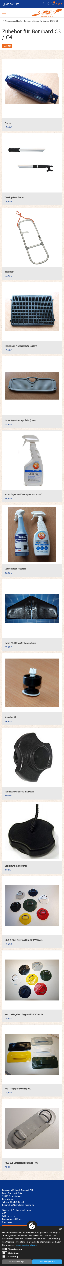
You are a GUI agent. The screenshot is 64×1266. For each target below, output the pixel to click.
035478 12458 (12, 4)
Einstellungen (15, 1249)
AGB (4, 1213)
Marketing (13, 1256)
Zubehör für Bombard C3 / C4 (45, 21)
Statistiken (13, 1253)
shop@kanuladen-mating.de (21, 1205)
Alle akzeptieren (47, 1261)
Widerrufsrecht (9, 1216)
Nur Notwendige (17, 1261)
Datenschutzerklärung (12, 1219)
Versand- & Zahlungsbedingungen (17, 1210)
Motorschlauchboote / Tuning (17, 21)
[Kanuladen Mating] (47, 12)
